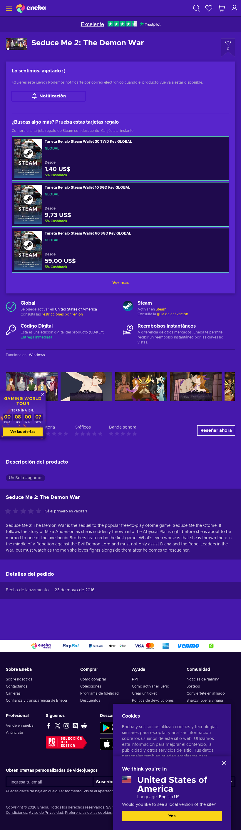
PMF (135, 679)
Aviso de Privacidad (46, 812)
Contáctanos (16, 686)
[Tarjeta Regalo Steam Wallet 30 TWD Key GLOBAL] (120, 158)
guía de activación (172, 314)
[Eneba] (31, 8)
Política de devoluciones (153, 700)
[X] (58, 725)
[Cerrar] (224, 762)
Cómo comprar (93, 679)
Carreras (13, 693)
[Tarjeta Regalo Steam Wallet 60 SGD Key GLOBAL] (120, 250)
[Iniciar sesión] (234, 8)
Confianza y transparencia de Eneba (36, 700)
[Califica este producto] (24, 511)
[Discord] (75, 725)
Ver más (120, 283)
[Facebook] (49, 725)
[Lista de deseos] (208, 8)
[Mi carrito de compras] (221, 8)
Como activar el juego (150, 686)
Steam (161, 309)
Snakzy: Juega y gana (205, 700)
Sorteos (193, 686)
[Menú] (8, 8)
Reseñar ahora (216, 430)
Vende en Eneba (20, 725)
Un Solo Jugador (25, 478)
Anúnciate (14, 732)
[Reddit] (84, 725)
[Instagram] (66, 725)
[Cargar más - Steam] (128, 307)
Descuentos (90, 700)
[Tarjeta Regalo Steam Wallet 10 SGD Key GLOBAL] (120, 204)
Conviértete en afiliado (206, 693)
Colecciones (90, 686)
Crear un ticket (144, 693)
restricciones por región (62, 314)
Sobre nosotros (19, 679)
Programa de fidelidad (99, 693)
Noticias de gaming (203, 679)
